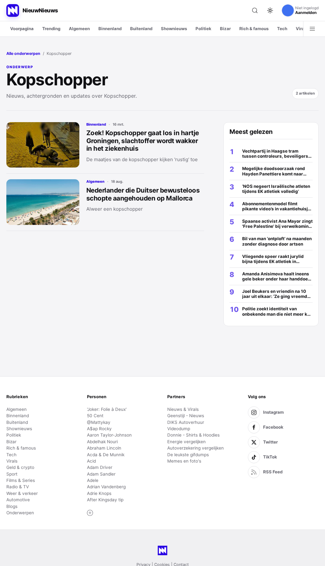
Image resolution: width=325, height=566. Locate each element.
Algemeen (79, 28)
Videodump (178, 428)
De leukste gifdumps (188, 454)
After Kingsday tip (105, 499)
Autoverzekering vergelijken (195, 448)
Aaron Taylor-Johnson (109, 435)
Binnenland (110, 28)
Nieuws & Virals (183, 409)
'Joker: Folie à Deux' (107, 409)
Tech (282, 28)
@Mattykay (98, 422)
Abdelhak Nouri (102, 441)
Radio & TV (17, 486)
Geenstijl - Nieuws (185, 415)
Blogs (11, 506)
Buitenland (141, 28)
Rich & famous (254, 28)
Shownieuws (174, 28)
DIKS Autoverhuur (185, 422)
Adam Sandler (101, 474)
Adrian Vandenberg (106, 486)
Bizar (225, 28)
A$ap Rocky (99, 428)
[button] (90, 513)
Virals (302, 28)
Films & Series (20, 480)
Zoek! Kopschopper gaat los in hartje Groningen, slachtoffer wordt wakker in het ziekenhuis (142, 140)
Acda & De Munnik (105, 454)
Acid (91, 461)
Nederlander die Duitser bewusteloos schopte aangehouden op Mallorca (143, 194)
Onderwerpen (20, 512)
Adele (92, 480)
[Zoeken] (255, 10)
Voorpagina (22, 28)
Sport (11, 474)
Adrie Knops (99, 493)
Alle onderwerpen (23, 53)
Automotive (18, 499)
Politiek (203, 28)
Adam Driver (99, 467)
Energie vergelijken (186, 441)
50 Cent (95, 415)
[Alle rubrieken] (312, 28)
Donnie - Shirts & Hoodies (193, 435)
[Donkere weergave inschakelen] (270, 10)
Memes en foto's (184, 461)
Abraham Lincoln (104, 448)
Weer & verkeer (22, 493)
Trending (51, 28)
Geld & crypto (20, 467)
